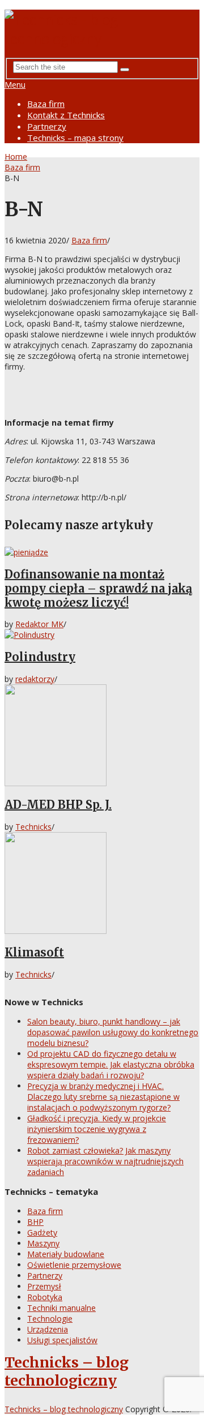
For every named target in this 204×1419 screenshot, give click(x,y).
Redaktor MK (39, 624)
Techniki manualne (61, 1307)
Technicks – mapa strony (75, 137)
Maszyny (43, 1243)
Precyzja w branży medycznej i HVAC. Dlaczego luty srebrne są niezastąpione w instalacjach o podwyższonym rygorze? (103, 1097)
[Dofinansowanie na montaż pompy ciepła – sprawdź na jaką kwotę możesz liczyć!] (102, 552)
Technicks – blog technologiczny (67, 1371)
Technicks (33, 826)
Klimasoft (34, 952)
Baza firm (46, 103)
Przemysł (44, 1286)
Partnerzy (46, 126)
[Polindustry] (102, 634)
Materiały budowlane (65, 1254)
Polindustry (40, 657)
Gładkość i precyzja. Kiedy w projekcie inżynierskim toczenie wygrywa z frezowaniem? (96, 1129)
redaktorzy (34, 679)
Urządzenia (47, 1329)
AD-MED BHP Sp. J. (58, 805)
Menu (15, 84)
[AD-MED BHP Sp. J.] (102, 736)
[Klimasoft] (102, 884)
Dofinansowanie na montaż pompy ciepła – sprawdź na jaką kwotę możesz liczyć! (98, 588)
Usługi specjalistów (62, 1340)
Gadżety (42, 1232)
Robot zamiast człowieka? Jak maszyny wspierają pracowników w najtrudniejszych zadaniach (105, 1161)
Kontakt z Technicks (66, 115)
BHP (35, 1221)
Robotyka (44, 1297)
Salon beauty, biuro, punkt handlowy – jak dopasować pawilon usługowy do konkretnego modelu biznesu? (112, 1032)
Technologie (50, 1318)
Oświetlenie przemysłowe (74, 1264)
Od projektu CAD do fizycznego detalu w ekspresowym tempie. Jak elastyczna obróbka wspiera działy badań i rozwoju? (110, 1064)
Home (16, 156)
